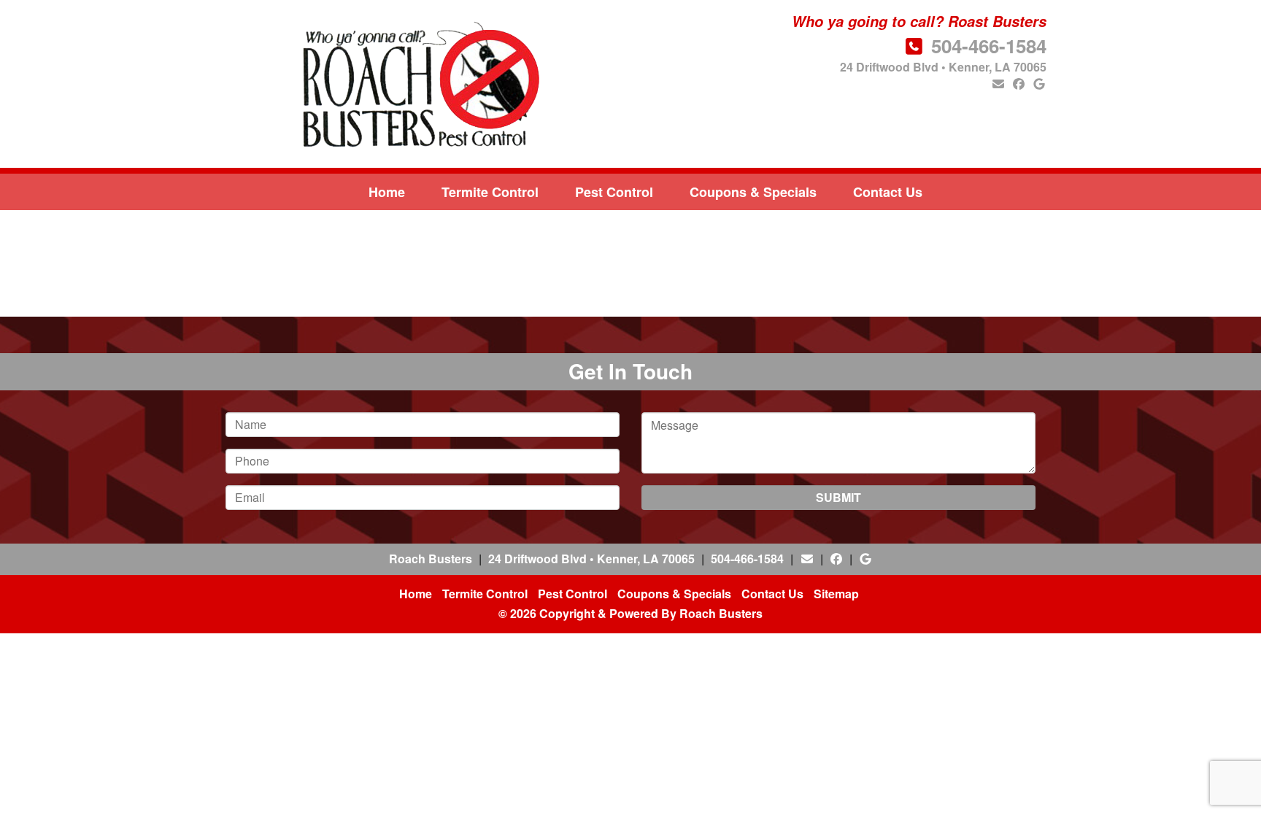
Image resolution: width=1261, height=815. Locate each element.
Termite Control (490, 191)
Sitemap (836, 593)
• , (591, 558)
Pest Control (614, 191)
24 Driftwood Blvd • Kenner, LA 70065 (943, 66)
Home (387, 191)
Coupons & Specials (753, 191)
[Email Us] (998, 83)
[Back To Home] (417, 84)
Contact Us (887, 191)
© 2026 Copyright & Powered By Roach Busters (630, 613)
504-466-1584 (988, 45)
